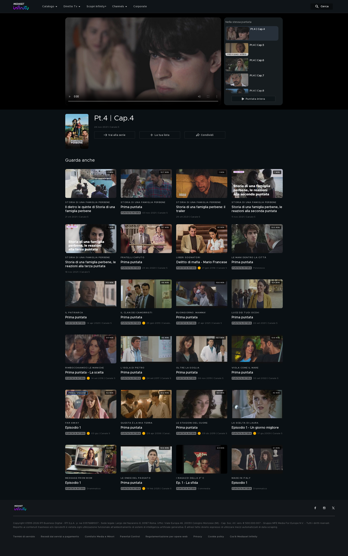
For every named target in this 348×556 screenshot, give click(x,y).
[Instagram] (324, 508)
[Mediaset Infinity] (21, 6)
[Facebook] (315, 508)
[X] (333, 508)
